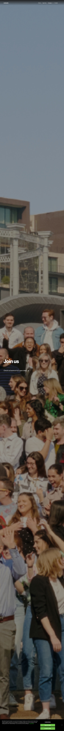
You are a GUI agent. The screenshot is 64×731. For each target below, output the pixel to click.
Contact (56, 3)
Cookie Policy (31, 723)
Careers (50, 3)
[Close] (62, 725)
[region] (32, 725)
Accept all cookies (47, 728)
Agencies (44, 3)
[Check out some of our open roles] (17, 368)
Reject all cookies (48, 725)
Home (39, 3)
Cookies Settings (48, 722)
